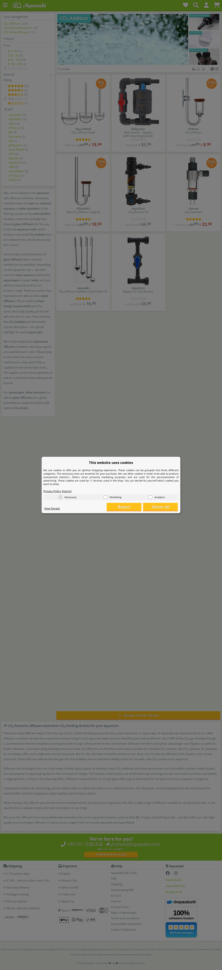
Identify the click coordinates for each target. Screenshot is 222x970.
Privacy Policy (52, 491)
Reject (124, 507)
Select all (160, 507)
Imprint (67, 491)
